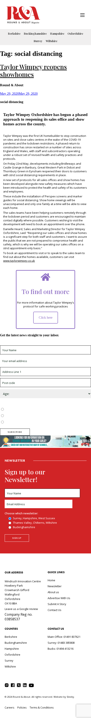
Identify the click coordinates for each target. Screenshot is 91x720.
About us (53, 592)
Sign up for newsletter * (15, 343)
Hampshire (57, 33)
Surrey (38, 41)
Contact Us (54, 610)
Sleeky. (71, 696)
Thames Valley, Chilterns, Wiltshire (26, 416)
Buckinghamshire (35, 33)
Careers (9, 707)
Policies (21, 707)
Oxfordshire (75, 33)
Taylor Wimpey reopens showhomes (33, 70)
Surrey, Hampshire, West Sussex (25, 410)
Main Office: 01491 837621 (64, 637)
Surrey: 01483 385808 (61, 643)
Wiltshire (51, 41)
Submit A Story (57, 604)
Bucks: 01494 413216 (60, 649)
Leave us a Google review (21, 609)
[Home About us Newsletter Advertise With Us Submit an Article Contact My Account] (82, 15)
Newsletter (55, 586)
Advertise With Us (59, 598)
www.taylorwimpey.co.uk (19, 261)
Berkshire (14, 33)
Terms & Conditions (42, 707)
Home (51, 580)
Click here (45, 317)
